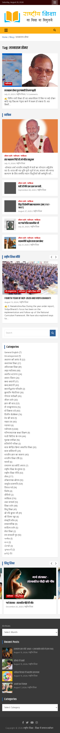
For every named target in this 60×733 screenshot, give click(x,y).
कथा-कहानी (9, 382)
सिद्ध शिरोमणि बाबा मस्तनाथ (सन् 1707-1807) (34, 206)
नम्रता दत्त (8, 422)
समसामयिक (9, 524)
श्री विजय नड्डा (10, 517)
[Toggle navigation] (6, 30)
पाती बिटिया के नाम (12, 436)
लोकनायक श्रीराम (11, 480)
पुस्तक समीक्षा (10, 440)
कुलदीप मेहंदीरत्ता (12, 392)
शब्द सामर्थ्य (9, 502)
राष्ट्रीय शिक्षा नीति (12, 257)
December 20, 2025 (14, 607)
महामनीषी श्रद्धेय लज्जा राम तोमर (30, 241)
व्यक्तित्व (7, 115)
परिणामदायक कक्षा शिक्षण (15, 433)
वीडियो (7, 495)
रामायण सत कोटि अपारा (14, 466)
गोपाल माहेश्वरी (10, 396)
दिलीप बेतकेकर (11, 414)
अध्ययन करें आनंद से (12, 360)
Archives (6, 626)
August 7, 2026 (20, 687)
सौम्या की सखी (19, 661)
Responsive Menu (55, 2)
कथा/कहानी (9, 385)
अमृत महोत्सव (10, 371)
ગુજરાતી (8, 550)
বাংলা (6, 542)
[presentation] (52, 257)
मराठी (6, 462)
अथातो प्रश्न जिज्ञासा (20, 684)
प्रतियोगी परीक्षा (11, 444)
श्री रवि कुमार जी (11, 513)
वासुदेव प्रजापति (11, 484)
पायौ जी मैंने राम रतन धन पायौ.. (30, 186)
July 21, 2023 (9, 94)
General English (11, 352)
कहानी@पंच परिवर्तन (13, 389)
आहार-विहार (9, 378)
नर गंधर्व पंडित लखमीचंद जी (28, 223)
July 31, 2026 (9, 163)
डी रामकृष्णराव (10, 291)
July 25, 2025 (23, 227)
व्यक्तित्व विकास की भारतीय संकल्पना (26, 672)
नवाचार (7, 425)
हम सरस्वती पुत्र (10, 535)
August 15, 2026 (20, 652)
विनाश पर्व (8, 487)
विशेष (6, 491)
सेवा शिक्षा (8, 531)
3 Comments (32, 94)
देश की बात (9, 418)
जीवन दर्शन (8, 156)
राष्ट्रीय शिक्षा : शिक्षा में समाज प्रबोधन (38, 728)
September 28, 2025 (27, 190)
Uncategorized (11, 356)
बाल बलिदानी (10, 451)
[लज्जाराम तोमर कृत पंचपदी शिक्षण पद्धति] (30, 70)
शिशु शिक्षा (8, 509)
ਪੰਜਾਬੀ (7, 546)
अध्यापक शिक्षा (10, 363)
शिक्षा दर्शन (8, 506)
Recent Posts (11, 642)
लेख (6, 476)
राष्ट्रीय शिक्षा (21, 94)
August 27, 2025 (25, 211)
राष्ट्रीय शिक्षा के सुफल (13, 469)
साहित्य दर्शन (9, 528)
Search (53, 333)
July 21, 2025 (23, 245)
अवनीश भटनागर (11, 374)
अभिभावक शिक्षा (11, 367)
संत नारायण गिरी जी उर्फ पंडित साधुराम (19, 160)
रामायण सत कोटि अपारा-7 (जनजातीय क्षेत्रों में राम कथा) (33, 649)
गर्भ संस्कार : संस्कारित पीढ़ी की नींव (19, 603)
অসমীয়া (7, 539)
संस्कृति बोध (9, 520)
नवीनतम (8, 83)
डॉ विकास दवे (10, 411)
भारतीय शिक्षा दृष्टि (11, 458)
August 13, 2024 (11, 302)
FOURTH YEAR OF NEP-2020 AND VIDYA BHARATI (28, 298)
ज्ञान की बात (9, 403)
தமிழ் (6, 553)
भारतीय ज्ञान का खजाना (14, 455)
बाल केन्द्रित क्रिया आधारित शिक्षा (18, 447)
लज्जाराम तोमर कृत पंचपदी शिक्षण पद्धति (20, 91)
